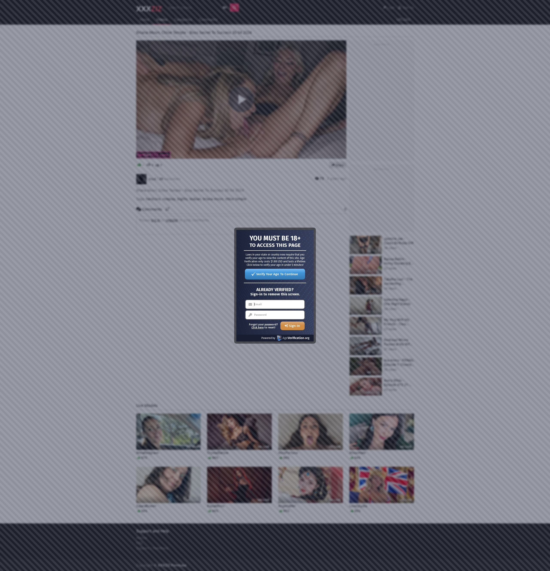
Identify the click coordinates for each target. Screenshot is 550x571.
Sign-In (294, 326)
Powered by (268, 338)
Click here (257, 327)
